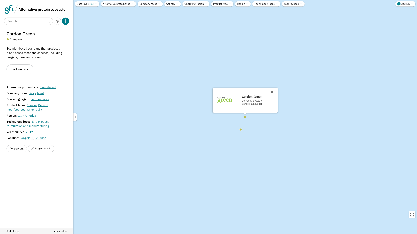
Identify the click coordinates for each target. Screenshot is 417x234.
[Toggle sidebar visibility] (75, 117)
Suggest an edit (43, 148)
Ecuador (40, 138)
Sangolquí (26, 138)
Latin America (40, 99)
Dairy (32, 93)
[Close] (273, 92)
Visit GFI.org (13, 231)
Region (241, 3)
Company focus (148, 3)
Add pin (405, 3)
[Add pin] (65, 21)
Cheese (32, 105)
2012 (29, 132)
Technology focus (264, 3)
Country (170, 3)
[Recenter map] (412, 214)
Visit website (20, 69)
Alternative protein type (116, 3)
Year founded (291, 3)
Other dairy (35, 109)
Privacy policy (60, 231)
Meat (40, 93)
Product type (220, 3)
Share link (18, 148)
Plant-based (48, 87)
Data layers (85, 3)
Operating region (194, 3)
